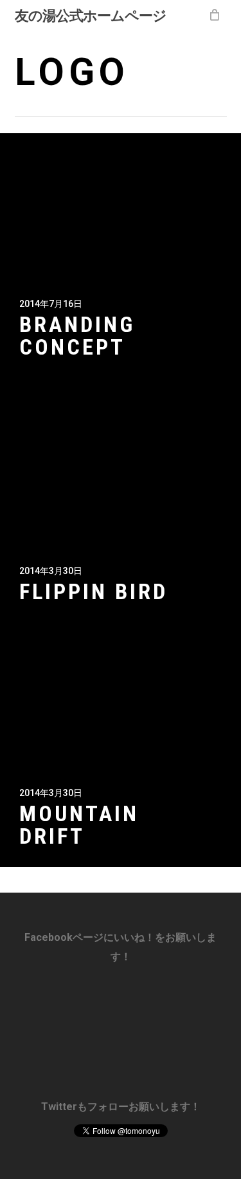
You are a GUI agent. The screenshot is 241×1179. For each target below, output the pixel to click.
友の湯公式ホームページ (90, 14)
